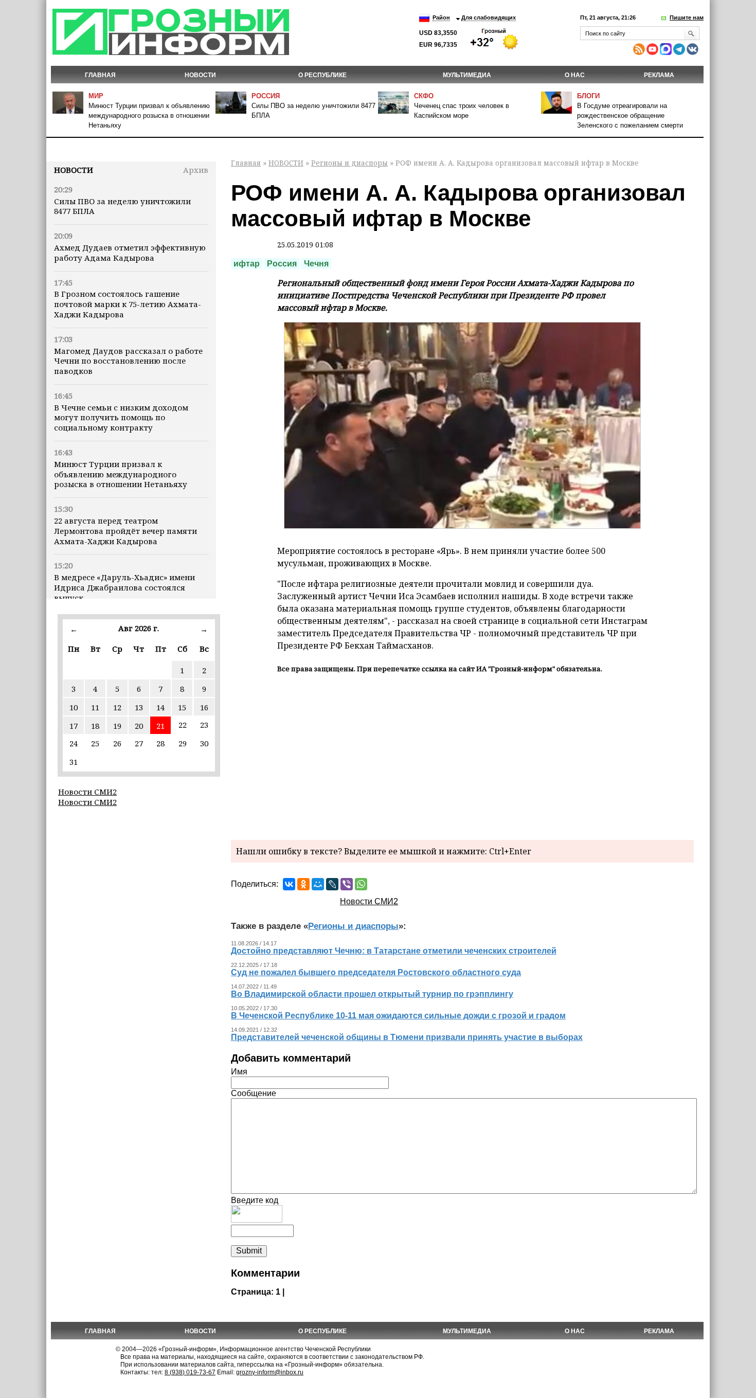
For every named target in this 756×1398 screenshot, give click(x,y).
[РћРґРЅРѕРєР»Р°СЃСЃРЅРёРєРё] (303, 884)
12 (117, 707)
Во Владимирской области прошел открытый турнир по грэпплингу (372, 994)
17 (73, 726)
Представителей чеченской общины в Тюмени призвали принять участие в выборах (407, 1037)
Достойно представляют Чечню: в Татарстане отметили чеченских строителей (393, 950)
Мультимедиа (467, 75)
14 (160, 707)
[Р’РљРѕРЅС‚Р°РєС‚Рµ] (289, 884)
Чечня (316, 263)
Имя (239, 1071)
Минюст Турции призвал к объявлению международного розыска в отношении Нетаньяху (149, 115)
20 (139, 726)
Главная (100, 75)
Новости (73, 170)
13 (139, 707)
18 (95, 726)
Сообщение (253, 1093)
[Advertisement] (462, 755)
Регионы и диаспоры (349, 163)
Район (441, 17)
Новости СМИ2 (87, 791)
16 (204, 707)
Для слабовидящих (488, 17)
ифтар (246, 263)
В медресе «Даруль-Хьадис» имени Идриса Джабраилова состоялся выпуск (124, 587)
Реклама (659, 75)
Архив (195, 170)
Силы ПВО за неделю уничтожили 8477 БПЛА (122, 206)
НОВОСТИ (200, 75)
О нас (575, 75)
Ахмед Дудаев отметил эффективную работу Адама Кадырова (130, 252)
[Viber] (346, 884)
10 (73, 707)
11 (95, 707)
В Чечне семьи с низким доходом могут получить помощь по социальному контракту (121, 417)
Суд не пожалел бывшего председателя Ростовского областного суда (376, 972)
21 (160, 726)
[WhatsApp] (361, 884)
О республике (322, 75)
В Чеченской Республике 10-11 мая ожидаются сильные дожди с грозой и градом (398, 1015)
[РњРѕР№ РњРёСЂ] (318, 884)
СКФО (424, 96)
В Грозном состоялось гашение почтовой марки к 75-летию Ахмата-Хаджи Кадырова (127, 304)
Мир (95, 96)
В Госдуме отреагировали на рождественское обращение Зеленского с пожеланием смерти (630, 115)
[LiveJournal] (332, 884)
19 (117, 726)
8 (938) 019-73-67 (190, 1372)
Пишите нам (687, 17)
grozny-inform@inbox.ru (269, 1372)
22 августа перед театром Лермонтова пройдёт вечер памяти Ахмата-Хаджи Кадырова (125, 530)
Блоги (588, 96)
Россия (265, 96)
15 (182, 707)
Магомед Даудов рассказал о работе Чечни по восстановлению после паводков (128, 361)
